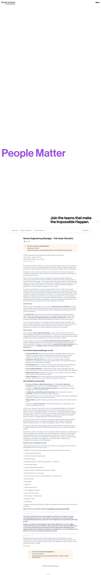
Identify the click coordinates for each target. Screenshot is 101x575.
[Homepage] (8, 2)
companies (26, 230)
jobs (15, 230)
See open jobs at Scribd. (33, 248)
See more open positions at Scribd (50, 565)
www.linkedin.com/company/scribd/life (58, 509)
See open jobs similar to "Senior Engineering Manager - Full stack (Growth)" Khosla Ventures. (49, 250)
